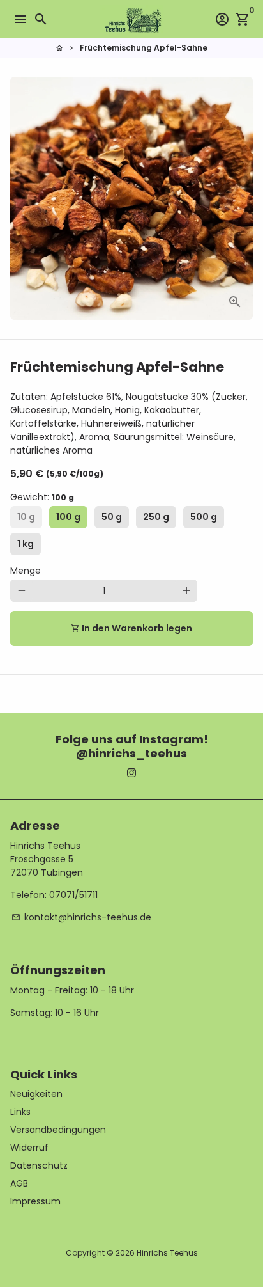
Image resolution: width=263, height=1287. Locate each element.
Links (20, 1111)
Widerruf (29, 1147)
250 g (156, 516)
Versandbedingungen (58, 1129)
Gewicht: (42, 497)
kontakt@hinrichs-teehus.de (81, 917)
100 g (68, 516)
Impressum (35, 1201)
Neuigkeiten (36, 1093)
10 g (26, 516)
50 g (111, 516)
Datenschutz (39, 1165)
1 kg (25, 543)
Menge (25, 570)
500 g (203, 516)
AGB (19, 1183)
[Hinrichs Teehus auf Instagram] (131, 772)
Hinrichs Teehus (167, 1252)
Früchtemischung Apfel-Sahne (143, 47)
